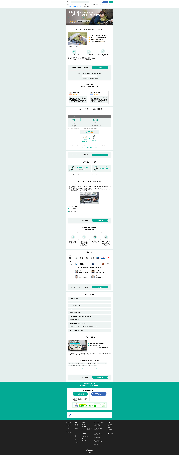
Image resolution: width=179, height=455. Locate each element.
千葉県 (75, 435)
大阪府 (75, 440)
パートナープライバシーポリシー (99, 434)
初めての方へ (68, 424)
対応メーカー (68, 431)
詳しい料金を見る (100, 67)
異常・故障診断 (76, 428)
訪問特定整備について (97, 444)
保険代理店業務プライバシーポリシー (99, 436)
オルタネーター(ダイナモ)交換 (102, 363)
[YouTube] (112, 433)
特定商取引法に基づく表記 (98, 438)
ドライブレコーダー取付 (88, 363)
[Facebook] (111, 433)
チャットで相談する (89, 76)
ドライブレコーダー (77, 425)
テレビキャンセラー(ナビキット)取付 (91, 365)
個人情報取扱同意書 (97, 437)
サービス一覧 (76, 424)
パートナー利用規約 (97, 425)
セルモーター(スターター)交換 (73, 365)
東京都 (75, 433)
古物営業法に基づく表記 (97, 440)
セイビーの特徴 (68, 425)
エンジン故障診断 (81, 365)
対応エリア (67, 429)
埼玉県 (75, 436)
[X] (109, 433)
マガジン (90, 4)
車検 (94, 363)
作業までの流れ (68, 428)
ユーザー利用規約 (96, 424)
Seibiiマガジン (84, 440)
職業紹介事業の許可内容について (99, 443)
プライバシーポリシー (97, 433)
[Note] (108, 433)
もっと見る (89, 369)
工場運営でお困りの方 (85, 436)
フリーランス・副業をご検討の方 (87, 428)
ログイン (112, 1)
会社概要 (109, 429)
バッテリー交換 (71, 363)
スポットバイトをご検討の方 (86, 429)
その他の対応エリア (77, 442)
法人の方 (101, 4)
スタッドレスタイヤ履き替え (79, 363)
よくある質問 (86, 4)
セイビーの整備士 (68, 432)
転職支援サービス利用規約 (98, 441)
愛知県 (75, 439)
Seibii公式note (84, 441)
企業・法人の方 (84, 424)
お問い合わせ (95, 4)
